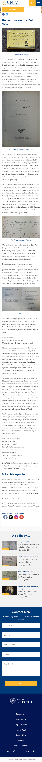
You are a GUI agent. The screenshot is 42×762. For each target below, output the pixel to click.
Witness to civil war (25, 572)
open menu (39, 3)
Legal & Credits (21, 724)
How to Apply (21, 730)
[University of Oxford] (21, 701)
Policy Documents (21, 745)
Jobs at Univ (21, 735)
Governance (21, 719)
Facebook (3, 14)
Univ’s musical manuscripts (28, 557)
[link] (7, 752)
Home (21, 709)
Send (21, 683)
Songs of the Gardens (26, 542)
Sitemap (21, 740)
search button (32, 3)
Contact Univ (21, 714)
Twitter (7, 14)
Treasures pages (7, 509)
